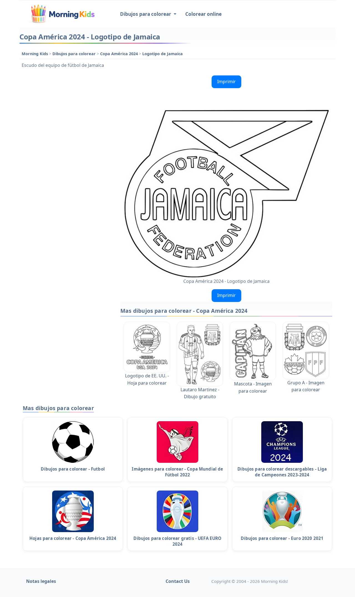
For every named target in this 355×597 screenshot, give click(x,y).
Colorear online (203, 14)
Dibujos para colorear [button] (146, 14)
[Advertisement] (67, 156)
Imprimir (226, 81)
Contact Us (178, 581)
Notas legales (41, 581)
